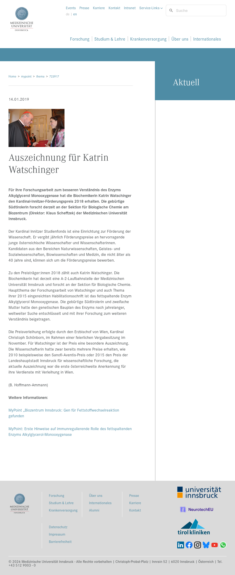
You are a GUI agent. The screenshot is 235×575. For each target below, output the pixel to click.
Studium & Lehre (109, 38)
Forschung (80, 38)
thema (40, 76)
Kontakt (114, 8)
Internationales (207, 38)
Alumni (94, 510)
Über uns (179, 38)
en (75, 14)
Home (12, 76)
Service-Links (149, 8)
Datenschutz (58, 526)
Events (71, 8)
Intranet (130, 8)
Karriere (99, 8)
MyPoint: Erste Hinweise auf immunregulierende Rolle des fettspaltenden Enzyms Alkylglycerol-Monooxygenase (70, 431)
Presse (84, 8)
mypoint (26, 76)
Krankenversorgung (148, 38)
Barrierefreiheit (60, 541)
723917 (54, 76)
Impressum (57, 534)
